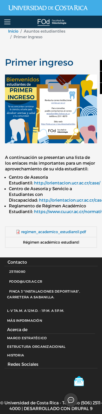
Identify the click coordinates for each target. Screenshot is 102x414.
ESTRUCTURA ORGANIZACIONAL (36, 346)
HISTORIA (15, 355)
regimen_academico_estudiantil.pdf (53, 232)
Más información (24, 320)
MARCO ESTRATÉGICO (27, 338)
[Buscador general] (95, 22)
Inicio (13, 31)
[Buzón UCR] (83, 383)
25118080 (17, 271)
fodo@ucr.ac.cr (25, 281)
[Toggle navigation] (7, 22)
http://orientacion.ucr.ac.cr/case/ (67, 182)
